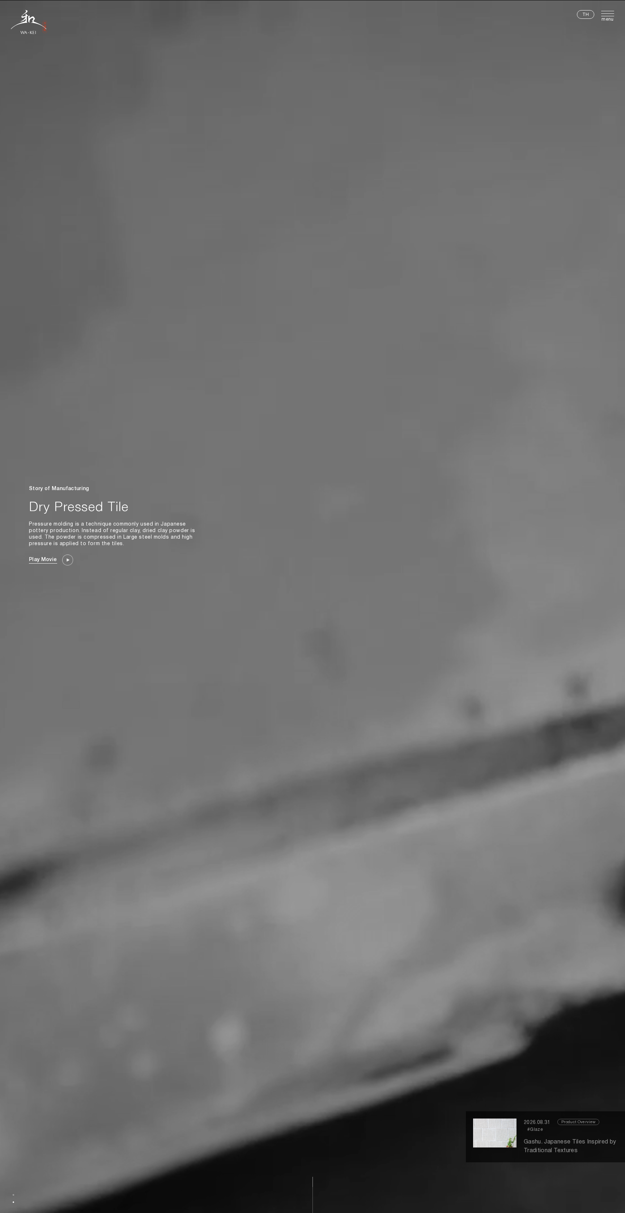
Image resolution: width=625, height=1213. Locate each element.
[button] (13, 1195)
